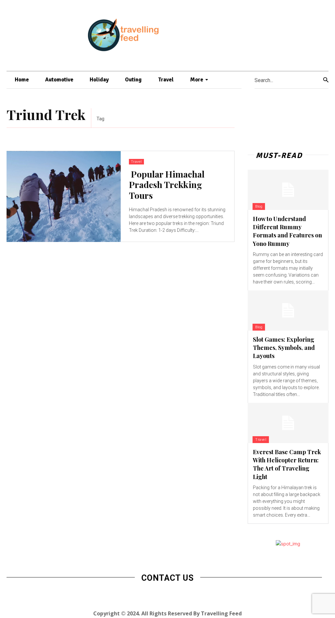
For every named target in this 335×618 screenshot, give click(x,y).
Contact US (167, 578)
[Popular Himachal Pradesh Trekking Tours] (64, 196)
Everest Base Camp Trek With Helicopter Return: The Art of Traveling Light (287, 464)
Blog (258, 206)
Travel (136, 162)
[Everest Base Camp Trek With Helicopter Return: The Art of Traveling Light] (288, 423)
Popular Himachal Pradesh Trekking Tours (166, 184)
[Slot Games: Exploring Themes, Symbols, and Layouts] (288, 310)
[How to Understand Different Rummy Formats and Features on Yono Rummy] (288, 190)
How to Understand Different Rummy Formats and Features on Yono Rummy (287, 231)
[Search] (325, 80)
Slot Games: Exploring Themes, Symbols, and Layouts (284, 347)
